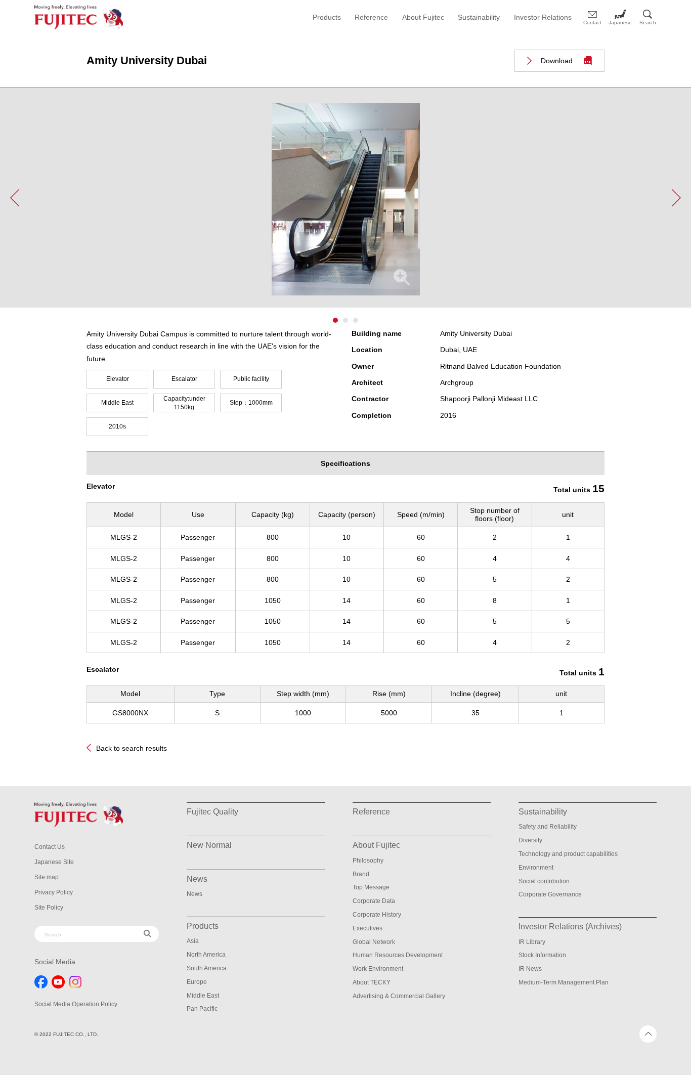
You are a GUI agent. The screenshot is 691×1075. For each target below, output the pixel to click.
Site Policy (48, 907)
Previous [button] (14, 197)
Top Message (371, 887)
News (194, 893)
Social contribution (544, 881)
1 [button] (335, 320)
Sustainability (479, 17)
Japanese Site (54, 862)
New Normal (209, 845)
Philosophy (368, 860)
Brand (361, 874)
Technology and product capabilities (568, 853)
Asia (193, 940)
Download (557, 61)
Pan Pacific (202, 1008)
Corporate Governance (550, 894)
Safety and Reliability (548, 826)
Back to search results (131, 748)
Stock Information (542, 955)
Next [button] (676, 197)
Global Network (374, 941)
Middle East (203, 995)
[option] (345, 205)
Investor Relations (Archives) (570, 926)
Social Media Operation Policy (75, 1004)
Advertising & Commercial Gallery (399, 996)
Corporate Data (374, 901)
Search (647, 22)
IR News (530, 968)
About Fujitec (423, 17)
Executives (367, 928)
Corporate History (377, 914)
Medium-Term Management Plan (564, 982)
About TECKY (372, 982)
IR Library (532, 941)
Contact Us (49, 846)
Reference (371, 17)
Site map (46, 877)
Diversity (530, 840)
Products (327, 17)
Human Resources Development (398, 955)
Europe (197, 981)
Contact (592, 22)
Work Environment (378, 968)
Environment (536, 867)
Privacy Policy (53, 892)
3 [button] (355, 320)
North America (206, 954)
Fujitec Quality (212, 811)
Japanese (620, 22)
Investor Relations (543, 17)
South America (207, 968)
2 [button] (345, 320)
